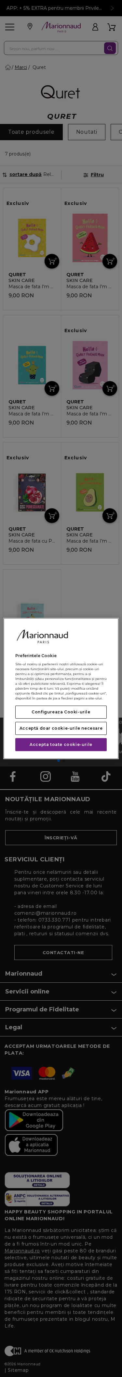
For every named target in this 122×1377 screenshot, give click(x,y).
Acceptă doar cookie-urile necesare (61, 728)
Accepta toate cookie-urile (61, 744)
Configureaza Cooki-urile (61, 711)
